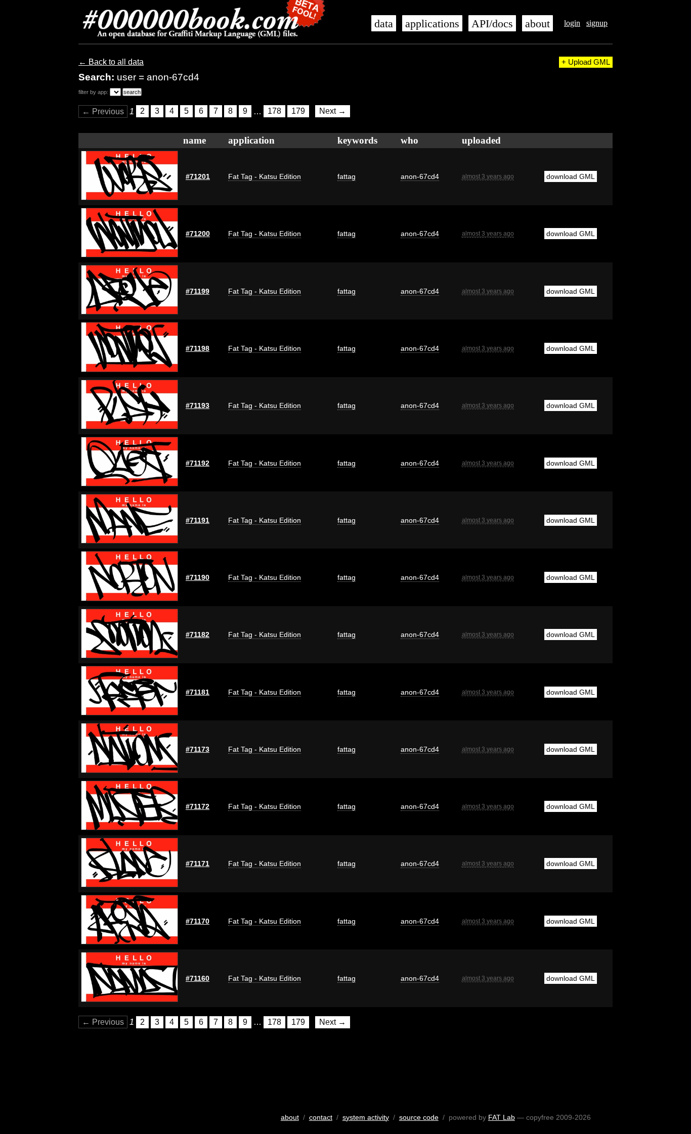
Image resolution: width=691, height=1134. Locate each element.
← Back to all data (111, 62)
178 (274, 111)
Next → (332, 111)
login (572, 23)
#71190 (197, 577)
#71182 (197, 634)
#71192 (197, 463)
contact (320, 1117)
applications (432, 24)
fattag (346, 176)
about (537, 24)
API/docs (492, 24)
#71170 (197, 921)
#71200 (198, 234)
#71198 (197, 348)
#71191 (197, 520)
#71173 (197, 749)
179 (298, 111)
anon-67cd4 (420, 176)
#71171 (197, 863)
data (383, 24)
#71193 (197, 405)
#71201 (198, 176)
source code (419, 1117)
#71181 (197, 692)
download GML (570, 176)
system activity (365, 1117)
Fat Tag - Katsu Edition (264, 176)
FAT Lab (501, 1117)
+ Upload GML (586, 62)
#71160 (197, 978)
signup (597, 23)
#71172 (197, 806)
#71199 (197, 291)
